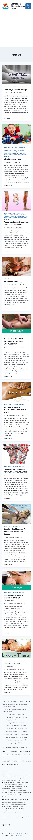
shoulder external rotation (7, 808)
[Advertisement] (16, 30)
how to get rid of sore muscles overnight (20, 782)
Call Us (28, 6)
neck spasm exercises (12, 792)
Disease (24, 731)
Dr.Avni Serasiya (9, 162)
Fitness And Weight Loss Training (16, 717)
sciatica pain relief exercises (17, 806)
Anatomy (6, 214)
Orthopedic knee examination (24, 792)
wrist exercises (5, 817)
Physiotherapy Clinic (10, 146)
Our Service (21, 714)
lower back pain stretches (21, 790)
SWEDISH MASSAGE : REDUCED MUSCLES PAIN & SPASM (15, 409)
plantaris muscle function (7, 804)
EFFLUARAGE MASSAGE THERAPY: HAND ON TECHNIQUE (13, 597)
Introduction (4, 788)
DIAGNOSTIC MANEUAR (26, 776)
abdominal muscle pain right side (8, 771)
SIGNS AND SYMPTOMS (18, 808)
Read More (8, 118)
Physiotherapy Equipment (18, 153)
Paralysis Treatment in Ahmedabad (16, 725)
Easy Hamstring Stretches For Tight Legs (14, 747)
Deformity (7, 149)
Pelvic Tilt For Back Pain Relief (11, 764)
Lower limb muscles (20, 214)
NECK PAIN (4, 792)
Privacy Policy (12, 701)
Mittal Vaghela (8, 92)
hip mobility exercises (7, 782)
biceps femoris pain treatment (20, 773)
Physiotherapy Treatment (16, 723)
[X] (6, 825)
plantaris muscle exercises (19, 802)
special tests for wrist (17, 812)
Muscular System (22, 216)
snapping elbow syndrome (7, 810)
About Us (27, 701)
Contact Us (9, 728)
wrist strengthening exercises (14, 817)
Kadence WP (19, 835)
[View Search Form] (16, 11)
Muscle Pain (13, 216)
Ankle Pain (18, 771)
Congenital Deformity (18, 147)
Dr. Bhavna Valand (9, 227)
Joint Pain (23, 740)
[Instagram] (9, 825)
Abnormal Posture (22, 146)
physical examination (15, 794)
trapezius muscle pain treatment (8, 814)
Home (4, 701)
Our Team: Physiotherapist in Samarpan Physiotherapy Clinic (15, 705)
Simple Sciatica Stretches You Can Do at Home (16, 761)
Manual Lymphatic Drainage (15, 90)
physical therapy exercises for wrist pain (10, 796)
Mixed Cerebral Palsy (12, 159)
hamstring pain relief (20, 778)
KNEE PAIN (19, 788)
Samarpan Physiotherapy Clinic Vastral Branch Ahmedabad (14, 710)
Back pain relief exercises (8, 773)
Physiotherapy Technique (11, 86)
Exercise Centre (25, 734)
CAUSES (18, 776)
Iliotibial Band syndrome (22, 786)
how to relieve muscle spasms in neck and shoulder (12, 784)
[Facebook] (3, 825)
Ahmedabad (20, 213)
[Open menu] (29, 1)
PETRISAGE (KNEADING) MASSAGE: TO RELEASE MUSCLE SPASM (14, 341)
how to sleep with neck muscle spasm (9, 786)
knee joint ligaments (11, 788)
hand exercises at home (7, 780)
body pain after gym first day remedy (9, 776)
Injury (12, 214)
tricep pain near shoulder (20, 814)
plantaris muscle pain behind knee (19, 804)
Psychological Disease (16, 743)
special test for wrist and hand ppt (20, 810)
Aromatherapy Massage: (14, 282)
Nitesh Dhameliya (9, 284)
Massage (21, 86)
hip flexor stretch (17, 780)
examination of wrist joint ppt (9, 778)
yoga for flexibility (25, 817)
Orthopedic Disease (13, 740)
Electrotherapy (15, 149)
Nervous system (19, 150)
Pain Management (11, 737)
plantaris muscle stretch (6, 806)
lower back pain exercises (8, 790)
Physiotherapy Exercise (10, 154)
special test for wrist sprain (7, 812)
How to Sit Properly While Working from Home (16, 751)
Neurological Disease (10, 151)
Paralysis (19, 151)
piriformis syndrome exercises (8, 802)
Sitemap (20, 701)
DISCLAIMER (12, 714)
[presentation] (16, 74)
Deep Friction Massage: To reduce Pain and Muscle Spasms (15, 531)
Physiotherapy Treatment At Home (16, 720)
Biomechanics (7, 147)
